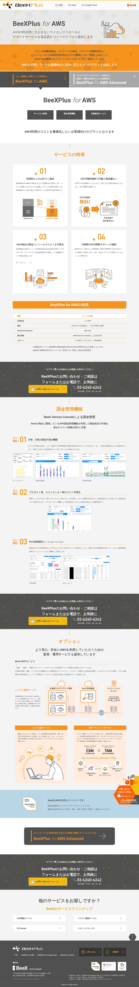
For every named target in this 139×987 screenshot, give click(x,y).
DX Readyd (21, 928)
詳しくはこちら (21, 262)
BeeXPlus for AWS (27, 955)
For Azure (72, 5)
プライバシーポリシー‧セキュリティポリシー (26, 979)
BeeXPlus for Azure (67, 955)
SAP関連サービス (24, 918)
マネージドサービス (86, 928)
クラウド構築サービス (87, 918)
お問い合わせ (91, 952)
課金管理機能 (69, 113)
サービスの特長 (40, 113)
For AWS (59, 5)
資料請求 (116, 952)
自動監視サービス (98, 113)
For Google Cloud (89, 5)
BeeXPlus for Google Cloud (47, 955)
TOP (16, 955)
